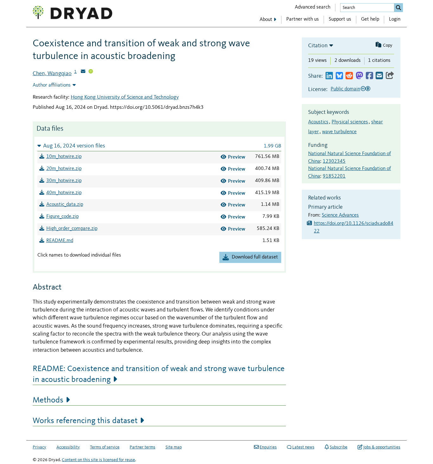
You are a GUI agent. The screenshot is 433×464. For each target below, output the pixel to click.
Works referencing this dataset (85, 421)
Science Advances (340, 215)
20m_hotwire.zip (63, 168)
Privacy (39, 447)
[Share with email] (379, 76)
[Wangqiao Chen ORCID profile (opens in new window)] (90, 72)
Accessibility (68, 447)
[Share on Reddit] (349, 76)
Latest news (303, 447)
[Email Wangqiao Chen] (83, 72)
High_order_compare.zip (71, 228)
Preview (236, 157)
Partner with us (302, 19)
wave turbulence (339, 131)
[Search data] (398, 7)
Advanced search (312, 7)
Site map (173, 447)
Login (394, 19)
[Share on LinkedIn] (329, 76)
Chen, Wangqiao (52, 73)
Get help (370, 19)
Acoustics (318, 122)
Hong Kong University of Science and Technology (125, 97)
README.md (59, 240)
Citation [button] (318, 46)
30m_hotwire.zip (63, 180)
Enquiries (268, 447)
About (266, 19)
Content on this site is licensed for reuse (98, 460)
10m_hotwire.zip (63, 156)
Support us (340, 19)
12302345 (334, 161)
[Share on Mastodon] (359, 76)
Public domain (345, 89)
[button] (159, 146)
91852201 (334, 176)
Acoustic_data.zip (64, 204)
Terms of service (105, 447)
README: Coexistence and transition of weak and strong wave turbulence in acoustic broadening (159, 374)
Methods (48, 400)
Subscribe (338, 447)
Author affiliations (52, 85)
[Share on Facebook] (369, 76)
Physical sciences (350, 122)
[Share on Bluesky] (339, 76)
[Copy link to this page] (390, 76)
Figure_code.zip (62, 216)
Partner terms (142, 447)
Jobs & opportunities (381, 447)
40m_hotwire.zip (63, 192)
